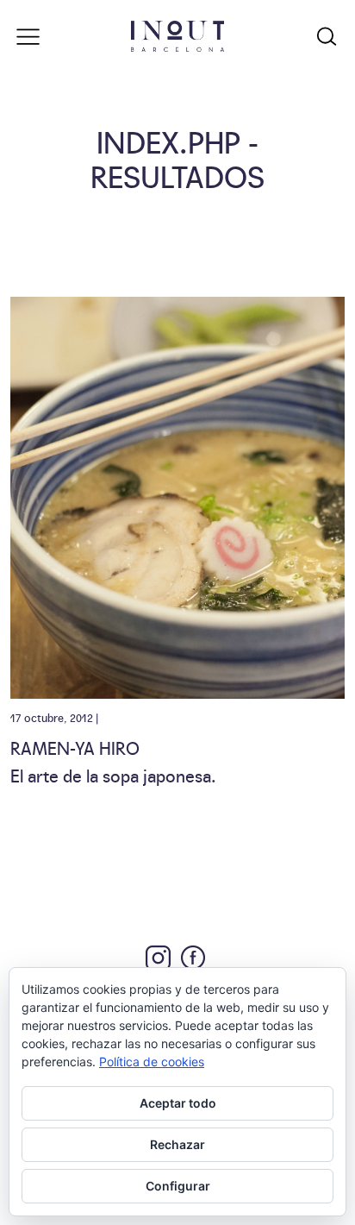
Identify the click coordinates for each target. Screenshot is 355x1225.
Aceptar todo (178, 1103)
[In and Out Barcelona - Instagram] (158, 958)
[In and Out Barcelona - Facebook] (193, 957)
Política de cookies (151, 1061)
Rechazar (177, 1144)
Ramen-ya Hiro (75, 747)
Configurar (178, 1185)
